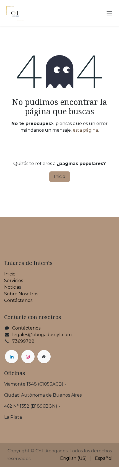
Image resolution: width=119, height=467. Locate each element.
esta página (85, 130)
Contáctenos (18, 300)
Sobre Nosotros (21, 293)
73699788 (23, 341)
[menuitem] (73, 458)
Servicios (13, 280)
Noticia (11, 287)
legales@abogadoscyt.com (42, 334)
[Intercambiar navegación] (109, 13)
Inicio (59, 176)
